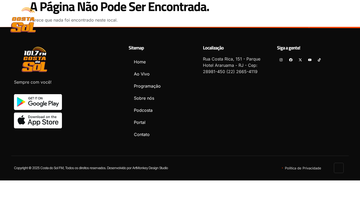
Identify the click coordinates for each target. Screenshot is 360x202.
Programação (166, 18)
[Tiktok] (351, 24)
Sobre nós (202, 18)
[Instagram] (322, 16)
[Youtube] (351, 16)
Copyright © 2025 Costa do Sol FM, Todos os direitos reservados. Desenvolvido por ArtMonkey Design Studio (91, 168)
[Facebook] (332, 16)
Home (108, 18)
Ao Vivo (133, 18)
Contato (289, 18)
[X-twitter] (341, 16)
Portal (262, 18)
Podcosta (234, 18)
